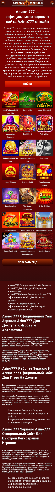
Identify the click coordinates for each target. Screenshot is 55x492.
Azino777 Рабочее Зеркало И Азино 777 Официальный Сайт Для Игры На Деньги (29, 297)
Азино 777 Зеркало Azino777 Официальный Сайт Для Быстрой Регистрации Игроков (26, 306)
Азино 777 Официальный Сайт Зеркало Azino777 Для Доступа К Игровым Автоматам (29, 288)
